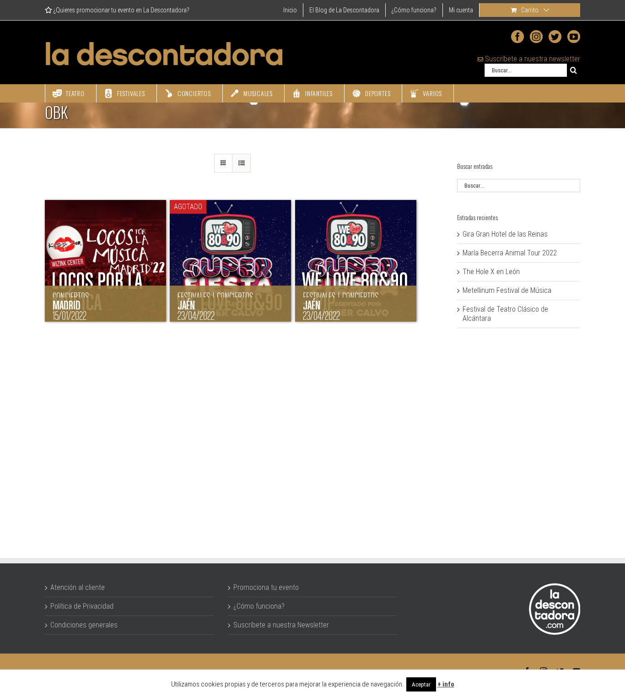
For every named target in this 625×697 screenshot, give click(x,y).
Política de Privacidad (81, 606)
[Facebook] (517, 36)
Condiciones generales (84, 625)
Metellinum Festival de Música (507, 290)
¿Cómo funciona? (259, 606)
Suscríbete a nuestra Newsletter (281, 625)
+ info (445, 684)
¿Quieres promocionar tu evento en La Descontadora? (120, 10)
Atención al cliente (77, 587)
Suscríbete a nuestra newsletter (531, 58)
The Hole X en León (491, 271)
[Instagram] (536, 36)
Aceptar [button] (421, 684)
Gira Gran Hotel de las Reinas (505, 234)
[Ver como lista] (241, 163)
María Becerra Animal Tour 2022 (510, 253)
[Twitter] (555, 36)
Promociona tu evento (266, 587)
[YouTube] (573, 36)
